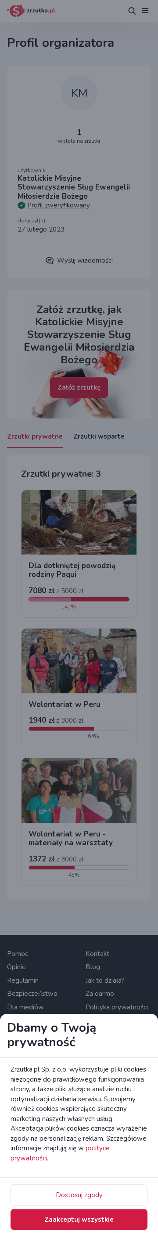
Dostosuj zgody (79, 1195)
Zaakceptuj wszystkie (79, 1219)
